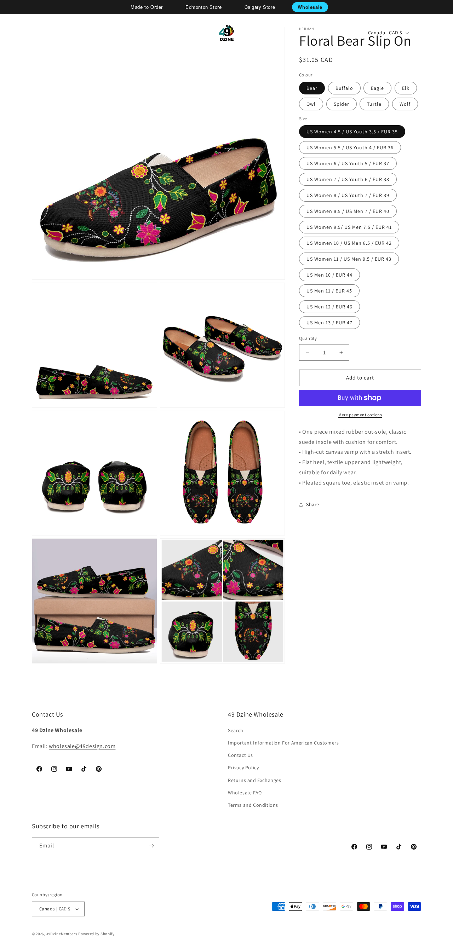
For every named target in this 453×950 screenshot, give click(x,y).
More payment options (360, 414)
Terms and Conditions (253, 805)
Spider (341, 104)
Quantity (308, 338)
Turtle (374, 104)
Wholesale (310, 7)
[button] (30, 33)
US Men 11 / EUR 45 (329, 291)
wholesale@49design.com (82, 746)
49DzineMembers (62, 933)
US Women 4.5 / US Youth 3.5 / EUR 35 (352, 131)
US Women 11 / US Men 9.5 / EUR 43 (348, 259)
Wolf (405, 104)
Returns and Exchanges (254, 780)
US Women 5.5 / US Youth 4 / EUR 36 (350, 147)
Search (235, 730)
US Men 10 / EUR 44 (329, 275)
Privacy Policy (243, 767)
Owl (311, 104)
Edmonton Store (203, 7)
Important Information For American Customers (283, 743)
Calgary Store (260, 7)
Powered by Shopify (96, 933)
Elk (405, 88)
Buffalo (344, 88)
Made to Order (147, 7)
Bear (311, 88)
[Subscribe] (151, 846)
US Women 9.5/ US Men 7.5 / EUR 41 (349, 227)
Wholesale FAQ (245, 792)
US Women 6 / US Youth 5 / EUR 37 (347, 163)
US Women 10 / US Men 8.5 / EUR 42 (349, 243)
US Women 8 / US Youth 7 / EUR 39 (347, 195)
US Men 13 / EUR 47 (329, 322)
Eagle (377, 88)
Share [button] (312, 504)
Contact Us (240, 755)
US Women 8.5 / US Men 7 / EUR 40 (347, 211)
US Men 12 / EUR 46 (329, 306)
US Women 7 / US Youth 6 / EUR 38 (347, 179)
